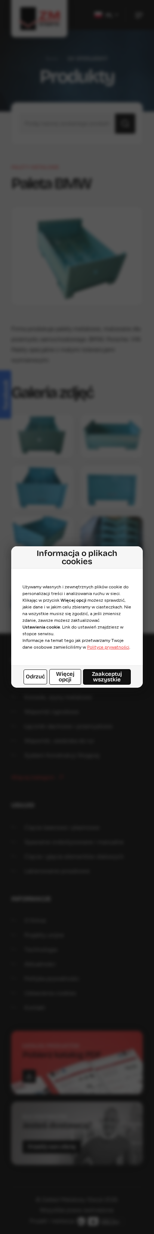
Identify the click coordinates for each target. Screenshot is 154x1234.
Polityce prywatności (108, 647)
